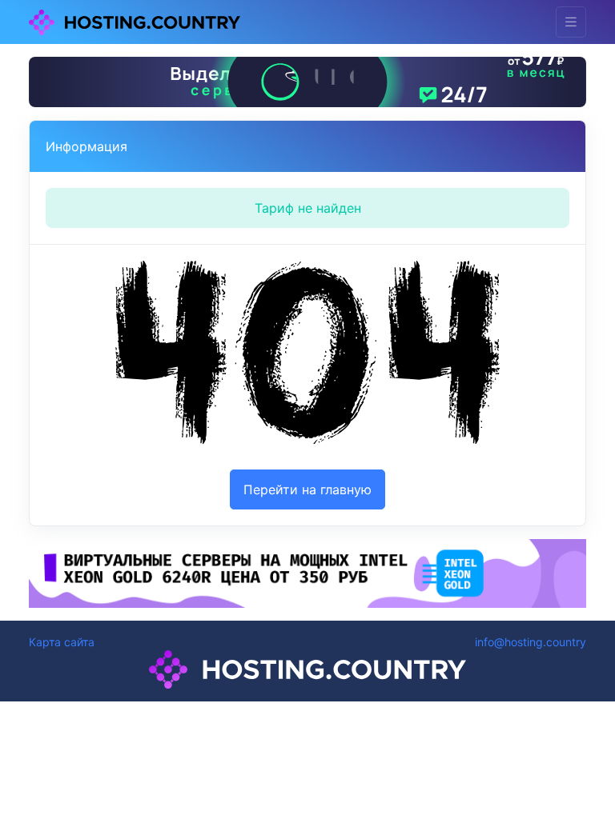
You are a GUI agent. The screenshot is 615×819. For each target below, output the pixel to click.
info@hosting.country (530, 642)
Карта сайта (61, 642)
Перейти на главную (307, 489)
